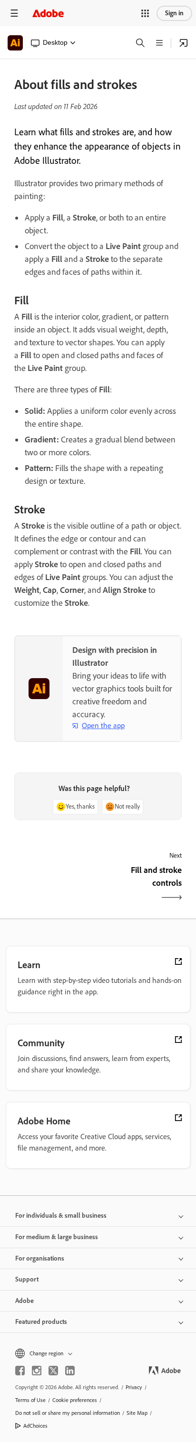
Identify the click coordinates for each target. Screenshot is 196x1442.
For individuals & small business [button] (61, 1216)
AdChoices (35, 1425)
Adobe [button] (24, 1301)
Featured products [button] (41, 1322)
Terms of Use (30, 1400)
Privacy (134, 1387)
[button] (145, 13)
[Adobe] (48, 13)
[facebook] (20, 1370)
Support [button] (27, 1279)
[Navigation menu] (14, 13)
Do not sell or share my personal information (67, 1413)
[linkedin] (70, 1370)
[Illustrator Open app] (183, 43)
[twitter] (53, 1370)
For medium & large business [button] (56, 1237)
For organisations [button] (39, 1258)
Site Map (137, 1413)
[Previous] (55, 885)
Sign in (174, 13)
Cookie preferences (74, 1400)
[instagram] (36, 1370)
